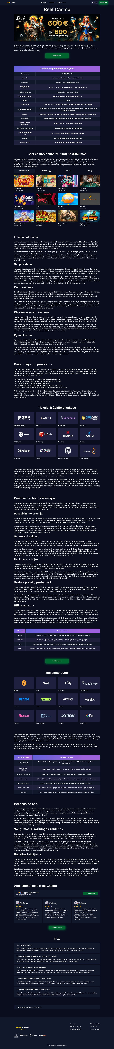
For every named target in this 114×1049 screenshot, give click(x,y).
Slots (88, 170)
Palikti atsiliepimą (90, 893)
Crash (66, 170)
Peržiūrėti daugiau (57, 927)
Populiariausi (23, 170)
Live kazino (45, 170)
